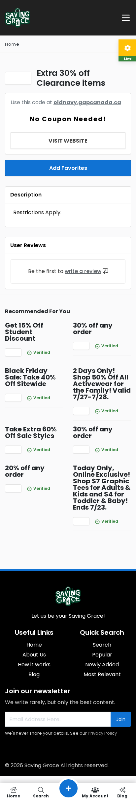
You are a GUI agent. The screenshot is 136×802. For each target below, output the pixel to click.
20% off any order (25, 471)
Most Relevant (102, 674)
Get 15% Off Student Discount (24, 332)
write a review (83, 271)
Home (12, 44)
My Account (95, 795)
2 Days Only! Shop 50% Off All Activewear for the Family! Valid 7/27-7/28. (102, 383)
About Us (34, 654)
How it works (34, 664)
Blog (34, 674)
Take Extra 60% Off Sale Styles (31, 432)
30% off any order (93, 328)
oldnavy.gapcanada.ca (87, 102)
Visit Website (68, 141)
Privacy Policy (102, 733)
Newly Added (102, 664)
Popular (102, 654)
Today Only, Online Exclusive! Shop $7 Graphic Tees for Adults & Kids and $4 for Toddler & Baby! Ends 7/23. (101, 488)
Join (120, 719)
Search (102, 645)
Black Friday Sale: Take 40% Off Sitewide (30, 377)
